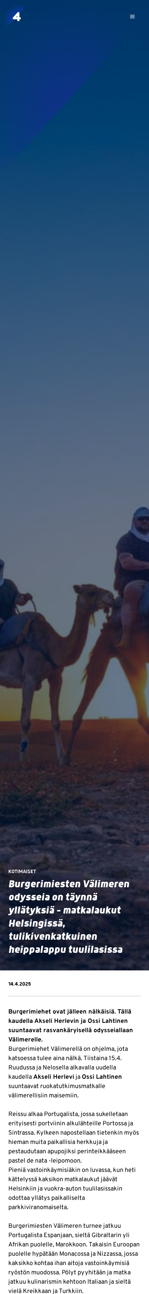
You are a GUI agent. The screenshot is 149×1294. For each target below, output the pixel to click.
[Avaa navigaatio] (132, 16)
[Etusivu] (16, 16)
